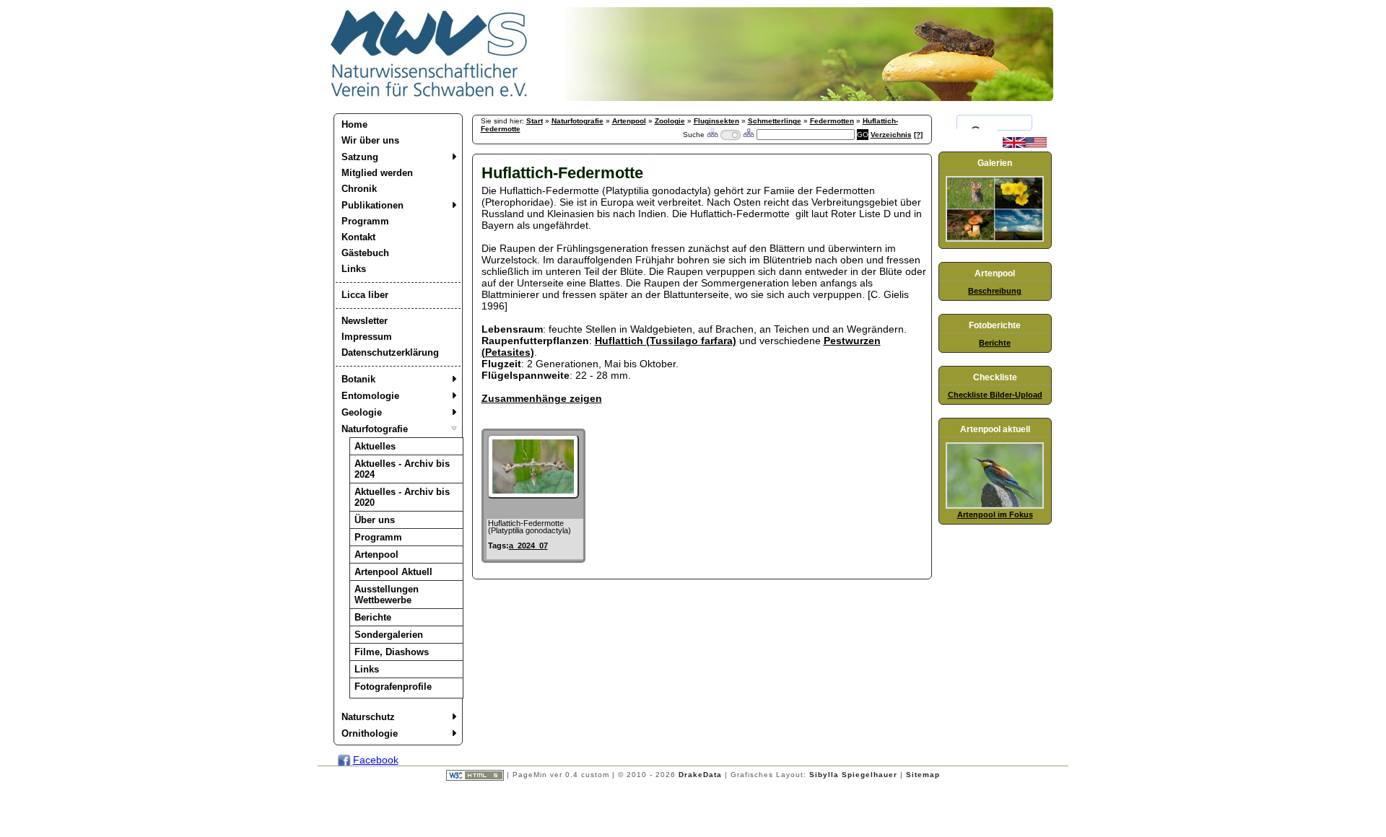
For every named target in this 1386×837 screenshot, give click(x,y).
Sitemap (923, 775)
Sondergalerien (388, 634)
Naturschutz (368, 716)
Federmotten (832, 121)
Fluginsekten (716, 121)
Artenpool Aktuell (393, 571)
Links (353, 268)
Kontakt (358, 237)
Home (354, 124)
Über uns (374, 519)
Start (534, 121)
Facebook (375, 760)
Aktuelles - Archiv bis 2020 (402, 497)
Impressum (366, 336)
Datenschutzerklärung (390, 352)
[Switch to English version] (1025, 145)
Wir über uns (370, 140)
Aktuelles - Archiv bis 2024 (402, 469)
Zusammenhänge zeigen (541, 398)
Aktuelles (375, 446)
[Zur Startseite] (429, 97)
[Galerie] (995, 239)
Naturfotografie (374, 429)
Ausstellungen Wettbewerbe (386, 594)
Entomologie (370, 395)
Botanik (358, 379)
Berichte (372, 617)
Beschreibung (994, 290)
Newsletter (364, 320)
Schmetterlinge (774, 121)
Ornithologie (369, 733)
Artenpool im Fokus (995, 514)
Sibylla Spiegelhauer (853, 775)
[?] (918, 135)
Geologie (361, 412)
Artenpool (376, 554)
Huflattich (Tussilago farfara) (665, 340)
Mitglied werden (377, 172)
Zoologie (670, 121)
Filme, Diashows (391, 652)
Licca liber (364, 294)
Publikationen (372, 205)
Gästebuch (365, 252)
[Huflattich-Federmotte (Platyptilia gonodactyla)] (533, 495)
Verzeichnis (891, 135)
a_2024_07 (528, 545)
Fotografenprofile (393, 686)
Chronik (359, 188)
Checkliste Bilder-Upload (995, 394)
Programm (365, 221)
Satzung (359, 157)
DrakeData (700, 775)
